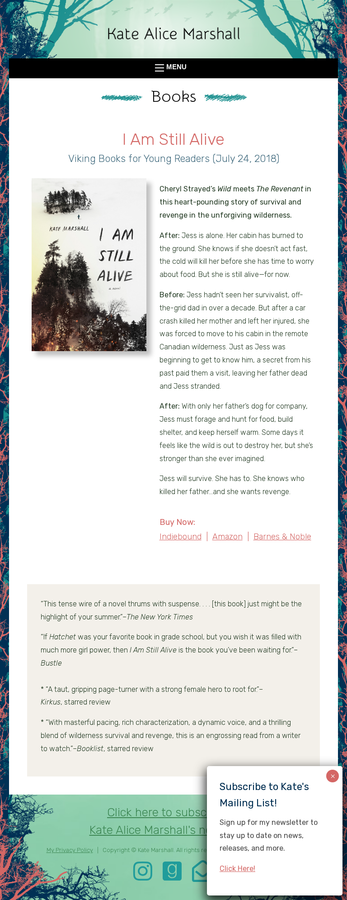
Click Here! (237, 868)
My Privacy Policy (70, 850)
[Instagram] (142, 877)
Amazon (227, 537)
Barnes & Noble (282, 537)
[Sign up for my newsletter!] (203, 877)
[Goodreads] (172, 877)
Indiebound (180, 537)
